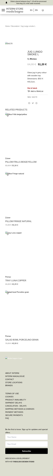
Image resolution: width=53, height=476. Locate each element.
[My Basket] (48, 10)
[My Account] (46, 10)
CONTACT (9, 379)
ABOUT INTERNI (12, 373)
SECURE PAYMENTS (14, 415)
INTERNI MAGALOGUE (15, 376)
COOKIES (9, 397)
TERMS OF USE (12, 393)
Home (7, 26)
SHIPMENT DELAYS (13, 403)
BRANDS (9, 385)
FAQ (7, 418)
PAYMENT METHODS (14, 412)
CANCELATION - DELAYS (15, 406)
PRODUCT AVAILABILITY (15, 400)
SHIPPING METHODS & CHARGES (19, 409)
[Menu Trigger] (3, 10)
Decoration (15, 26)
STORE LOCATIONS (13, 382)
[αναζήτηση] (41, 10)
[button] (35, 91)
